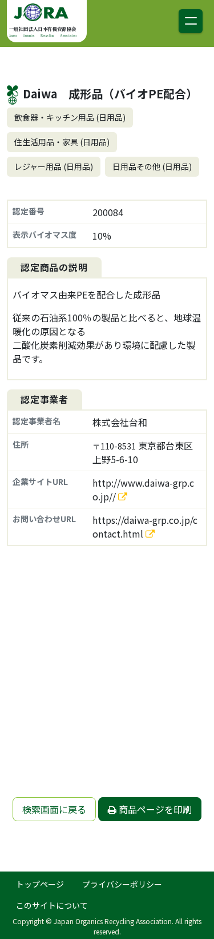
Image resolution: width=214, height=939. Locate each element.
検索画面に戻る (54, 809)
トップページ (40, 884)
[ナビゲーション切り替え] (191, 21)
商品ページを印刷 (154, 809)
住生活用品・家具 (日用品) (62, 142)
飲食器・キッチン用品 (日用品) (70, 117)
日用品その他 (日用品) (152, 166)
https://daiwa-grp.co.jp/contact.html (144, 526)
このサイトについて (52, 905)
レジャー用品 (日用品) (53, 166)
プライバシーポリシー (122, 884)
